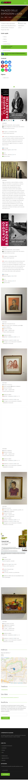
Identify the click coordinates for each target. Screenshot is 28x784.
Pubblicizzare (5, 755)
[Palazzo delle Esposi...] (14, 669)
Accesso (3, 760)
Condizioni (4, 748)
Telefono (5, 39)
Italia (6, 17)
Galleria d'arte (6, 77)
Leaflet (12, 682)
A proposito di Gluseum (7, 745)
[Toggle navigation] (25, 2)
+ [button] (2, 659)
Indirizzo (5, 36)
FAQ (3, 752)
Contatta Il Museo (6, 44)
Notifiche (5, 41)
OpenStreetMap (20, 682)
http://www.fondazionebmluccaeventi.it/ (10, 697)
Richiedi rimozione (6, 50)
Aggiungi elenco (5, 758)
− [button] (2, 661)
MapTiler (15, 682)
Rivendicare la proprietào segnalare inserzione (7, 47)
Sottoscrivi (5, 718)
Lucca (10, 17)
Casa (2, 17)
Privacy (3, 750)
